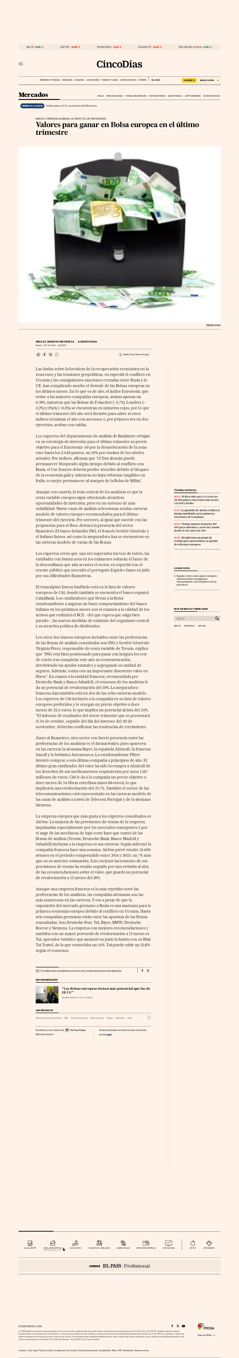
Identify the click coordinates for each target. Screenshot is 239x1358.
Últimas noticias (128, 80)
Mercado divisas (115, 96)
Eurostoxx (189, 626)
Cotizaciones (92, 80)
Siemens (120, 1018)
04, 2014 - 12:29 (55, 345)
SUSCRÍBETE (189, 80)
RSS (120, 1350)
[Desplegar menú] (21, 64)
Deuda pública (175, 96)
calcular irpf (30, 1248)
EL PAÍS (154, 79)
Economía (79, 80)
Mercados (67, 80)
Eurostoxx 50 (144, 47)
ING (66, 1018)
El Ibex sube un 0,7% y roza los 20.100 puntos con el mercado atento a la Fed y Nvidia (196, 500)
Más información (44, 1034)
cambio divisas (123, 1248)
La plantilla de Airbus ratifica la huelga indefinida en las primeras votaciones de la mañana (197, 514)
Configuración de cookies (65, 1350)
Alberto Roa (87, 341)
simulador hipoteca (53, 1248)
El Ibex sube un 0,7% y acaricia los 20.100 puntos (71, 105)
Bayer (110, 1018)
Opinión (142, 80)
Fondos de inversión (136, 96)
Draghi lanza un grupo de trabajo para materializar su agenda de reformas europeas (196, 541)
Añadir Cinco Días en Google (136, 354)
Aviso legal (33, 1350)
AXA (129, 1018)
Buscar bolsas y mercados (191, 609)
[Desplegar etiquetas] (149, 1017)
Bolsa (101, 96)
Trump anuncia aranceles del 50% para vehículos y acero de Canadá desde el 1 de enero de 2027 (196, 527)
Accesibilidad (105, 1350)
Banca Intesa (97, 1018)
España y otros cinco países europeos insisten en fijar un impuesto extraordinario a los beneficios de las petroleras (197, 580)
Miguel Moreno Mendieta (55, 341)
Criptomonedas (193, 96)
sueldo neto (75, 1248)
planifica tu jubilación (99, 1248)
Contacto (23, 1350)
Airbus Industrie (79, 1018)
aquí (109, 1034)
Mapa (114, 1350)
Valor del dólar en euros (190, 47)
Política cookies (46, 1350)
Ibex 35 (30, 47)
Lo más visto (182, 568)
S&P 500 (64, 47)
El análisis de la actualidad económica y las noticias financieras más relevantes (81, 970)
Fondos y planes (110, 80)
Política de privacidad (88, 1350)
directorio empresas (145, 1248)
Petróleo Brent (104, 47)
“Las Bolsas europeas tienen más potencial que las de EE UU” (106, 990)
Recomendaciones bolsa (48, 1018)
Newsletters (128, 1350)
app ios (193, 1248)
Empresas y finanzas (50, 80)
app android (209, 1248)
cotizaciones (169, 1248)
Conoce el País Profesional (120, 1266)
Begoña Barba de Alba (73, 998)
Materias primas (157, 96)
